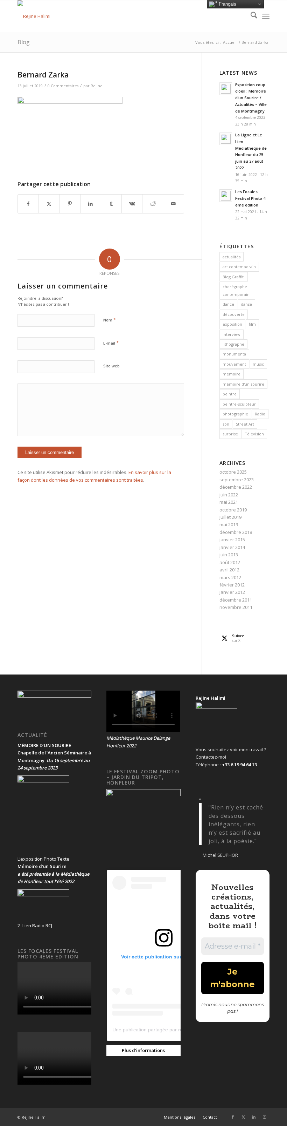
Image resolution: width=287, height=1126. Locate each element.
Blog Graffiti (234, 276)
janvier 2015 (232, 539)
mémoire (231, 374)
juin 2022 (228, 494)
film (252, 324)
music (258, 364)
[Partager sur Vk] (132, 204)
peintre (230, 393)
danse (246, 304)
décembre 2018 (235, 532)
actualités (231, 256)
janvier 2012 (232, 592)
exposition (232, 324)
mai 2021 (228, 502)
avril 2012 (229, 570)
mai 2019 (228, 524)
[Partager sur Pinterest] (69, 204)
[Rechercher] (250, 16)
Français (226, 4)
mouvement (234, 364)
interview (231, 334)
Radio (260, 413)
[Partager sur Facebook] (28, 204)
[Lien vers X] (243, 1117)
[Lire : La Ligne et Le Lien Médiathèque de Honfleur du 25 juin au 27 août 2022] (225, 139)
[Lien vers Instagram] (264, 1117)
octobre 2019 (233, 510)
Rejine (97, 85)
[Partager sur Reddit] (152, 204)
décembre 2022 (235, 487)
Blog (24, 42)
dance (228, 304)
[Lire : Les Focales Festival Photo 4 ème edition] (225, 195)
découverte (234, 314)
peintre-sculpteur (239, 404)
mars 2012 (230, 577)
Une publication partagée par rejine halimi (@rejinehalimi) (176, 1029)
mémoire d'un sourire (243, 384)
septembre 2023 (236, 479)
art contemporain (239, 266)
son (226, 424)
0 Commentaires (63, 85)
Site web (111, 365)
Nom (109, 320)
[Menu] (266, 16)
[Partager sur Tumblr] (111, 204)
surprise (230, 433)
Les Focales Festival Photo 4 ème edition (250, 198)
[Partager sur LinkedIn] (90, 204)
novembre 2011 (235, 607)
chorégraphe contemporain (236, 290)
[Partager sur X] (49, 204)
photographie (235, 413)
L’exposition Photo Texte (43, 859)
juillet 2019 (230, 517)
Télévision (254, 433)
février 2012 (232, 585)
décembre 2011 (235, 600)
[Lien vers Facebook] (232, 1117)
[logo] (34, 16)
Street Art (245, 424)
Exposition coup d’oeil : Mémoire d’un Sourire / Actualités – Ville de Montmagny (251, 98)
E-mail (111, 343)
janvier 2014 (232, 547)
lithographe (233, 344)
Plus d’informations (143, 1050)
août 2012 (229, 562)
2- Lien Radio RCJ (35, 925)
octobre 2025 (233, 472)
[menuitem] (250, 16)
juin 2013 (228, 554)
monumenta (234, 354)
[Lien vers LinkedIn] (253, 1117)
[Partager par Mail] (173, 204)
